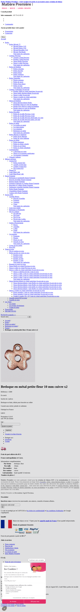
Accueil (3, 39)
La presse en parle (11, 552)
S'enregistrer (9, 31)
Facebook (8, 439)
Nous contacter (10, 544)
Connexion (8, 33)
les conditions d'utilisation (55, 511)
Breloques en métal (11, 326)
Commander (9, 24)
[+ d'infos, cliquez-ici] (26, 534)
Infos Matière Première (12, 553)
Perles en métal (10, 324)
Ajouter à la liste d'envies (13, 434)
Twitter (7, 441)
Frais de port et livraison (13, 562)
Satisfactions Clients (11, 548)
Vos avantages (9, 550)
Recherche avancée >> (8, 315)
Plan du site (9, 546)
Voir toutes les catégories (21, 54)
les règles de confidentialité (36, 511)
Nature (7, 328)
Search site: (4, 317)
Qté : (2, 422)
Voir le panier (19, 604)
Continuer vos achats (8, 604)
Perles (7, 322)
